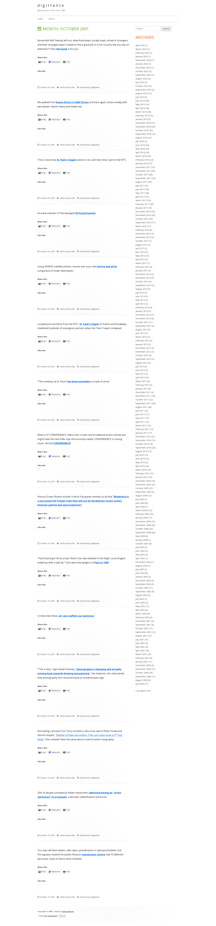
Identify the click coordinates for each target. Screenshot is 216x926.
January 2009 (141, 517)
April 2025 (140, 45)
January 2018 (141, 163)
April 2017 (140, 196)
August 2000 (141, 680)
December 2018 (143, 122)
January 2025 (141, 56)
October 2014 (142, 281)
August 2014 (141, 289)
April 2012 (140, 377)
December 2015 (143, 233)
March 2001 (141, 654)
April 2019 (140, 108)
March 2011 (141, 425)
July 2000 (139, 683)
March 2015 (141, 263)
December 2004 (143, 562)
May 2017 (140, 193)
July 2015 (139, 248)
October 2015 (142, 241)
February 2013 (142, 340)
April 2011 (140, 421)
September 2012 (143, 359)
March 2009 (141, 510)
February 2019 (142, 115)
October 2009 (142, 488)
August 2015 (141, 244)
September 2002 (143, 591)
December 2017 (143, 167)
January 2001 (141, 661)
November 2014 (143, 277)
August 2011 (141, 407)
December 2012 (143, 348)
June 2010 (140, 458)
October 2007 (142, 543)
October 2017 (142, 174)
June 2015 (140, 252)
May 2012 (140, 373)
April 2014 (140, 303)
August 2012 (141, 362)
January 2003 (141, 576)
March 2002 (141, 613)
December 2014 (143, 274)
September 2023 (143, 75)
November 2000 (143, 669)
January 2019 (141, 119)
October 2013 (142, 322)
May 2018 (140, 148)
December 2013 (143, 314)
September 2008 (143, 532)
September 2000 (143, 676)
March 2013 (141, 336)
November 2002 (143, 584)
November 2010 (143, 440)
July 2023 (139, 82)
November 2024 (143, 60)
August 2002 (141, 595)
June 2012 (140, 370)
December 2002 (143, 580)
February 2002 (142, 617)
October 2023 (142, 71)
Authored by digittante (89, 87)
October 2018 (142, 130)
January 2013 (141, 344)
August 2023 (141, 78)
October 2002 (142, 587)
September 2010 (143, 447)
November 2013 (143, 318)
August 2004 (141, 565)
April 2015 (140, 259)
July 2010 (139, 455)
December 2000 (143, 665)
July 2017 (139, 185)
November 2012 (143, 351)
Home (40, 19)
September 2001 (143, 632)
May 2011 (140, 418)
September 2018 (143, 134)
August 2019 (141, 93)
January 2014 (141, 311)
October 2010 (142, 444)
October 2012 (142, 355)
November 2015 (143, 237)
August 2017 (141, 181)
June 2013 (140, 333)
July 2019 (139, 97)
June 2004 (140, 573)
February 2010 (142, 473)
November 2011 (143, 396)
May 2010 (140, 462)
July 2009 (139, 499)
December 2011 (143, 392)
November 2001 (143, 624)
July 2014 (139, 292)
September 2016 (143, 222)
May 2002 (140, 606)
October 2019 (142, 86)
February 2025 (142, 52)
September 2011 (143, 403)
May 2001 (140, 646)
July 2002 (139, 599)
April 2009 (140, 506)
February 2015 (142, 266)
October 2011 (142, 399)
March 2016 (141, 226)
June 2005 (140, 551)
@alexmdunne (68, 912)
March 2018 (141, 156)
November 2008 (143, 525)
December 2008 (143, 521)
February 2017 (142, 204)
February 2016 (142, 230)
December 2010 (143, 436)
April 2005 (140, 558)
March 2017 (141, 200)
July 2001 (139, 639)
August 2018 (141, 137)
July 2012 (139, 366)
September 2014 (143, 285)
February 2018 (142, 159)
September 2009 (143, 491)
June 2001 (140, 643)
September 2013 (143, 325)
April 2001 (140, 650)
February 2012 (142, 385)
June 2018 (140, 145)
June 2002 (140, 602)
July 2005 (139, 547)
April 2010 (140, 466)
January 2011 (141, 432)
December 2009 (143, 480)
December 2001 (143, 621)
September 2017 (143, 178)
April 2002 (140, 610)
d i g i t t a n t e (50, 5)
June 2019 (140, 100)
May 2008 (140, 536)
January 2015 (141, 270)
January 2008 (141, 540)
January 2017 (141, 207)
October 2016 (142, 218)
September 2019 (143, 89)
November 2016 (143, 215)
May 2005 (140, 554)
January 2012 (141, 388)
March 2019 (141, 111)
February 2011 (142, 429)
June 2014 (140, 296)
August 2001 (141, 635)
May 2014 (140, 300)
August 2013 (141, 329)
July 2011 (139, 410)
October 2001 (142, 628)
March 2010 (141, 469)
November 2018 (143, 126)
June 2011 (140, 414)
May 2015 (140, 255)
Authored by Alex (67, 87)
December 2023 (143, 67)
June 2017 (140, 189)
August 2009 (141, 495)
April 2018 (140, 152)
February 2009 (142, 514)
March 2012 (141, 381)
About (51, 19)
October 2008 (142, 528)
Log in (62, 916)
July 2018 (139, 141)
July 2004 (139, 569)
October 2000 (142, 672)
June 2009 (140, 503)
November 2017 (143, 170)
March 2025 (141, 49)
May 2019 (140, 104)
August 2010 (141, 451)
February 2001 (142, 658)
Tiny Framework (50, 916)
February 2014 (142, 307)
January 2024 (141, 63)
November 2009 (143, 484)
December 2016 (143, 211)
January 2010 (141, 477)
